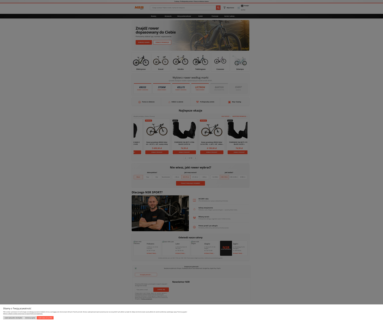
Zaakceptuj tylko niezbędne (13, 318)
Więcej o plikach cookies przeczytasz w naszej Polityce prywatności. (23, 314)
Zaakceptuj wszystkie (45, 318)
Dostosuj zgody (30, 318)
